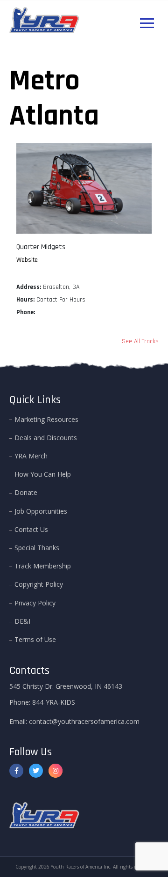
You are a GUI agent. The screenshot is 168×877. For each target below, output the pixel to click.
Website (27, 260)
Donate (25, 492)
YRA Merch (31, 455)
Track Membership (42, 565)
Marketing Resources (46, 419)
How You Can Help (42, 474)
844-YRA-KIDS (53, 702)
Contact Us (31, 529)
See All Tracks (140, 341)
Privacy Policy (35, 602)
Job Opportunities (40, 511)
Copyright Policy (38, 584)
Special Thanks (36, 547)
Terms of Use (35, 639)
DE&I (22, 621)
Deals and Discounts (45, 437)
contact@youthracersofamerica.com (84, 721)
